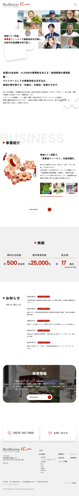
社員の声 (61, 458)
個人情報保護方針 (15, 482)
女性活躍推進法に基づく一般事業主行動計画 (35, 482)
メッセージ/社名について (48, 459)
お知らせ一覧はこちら (13, 304)
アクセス (5, 463)
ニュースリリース (43, 297)
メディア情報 (62, 461)
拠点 (42, 464)
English (74, 483)
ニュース (73, 454)
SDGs (42, 472)
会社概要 (43, 462)
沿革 (42, 466)
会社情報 (42, 454)
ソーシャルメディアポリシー (11, 484)
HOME (41, 450)
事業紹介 (61, 454)
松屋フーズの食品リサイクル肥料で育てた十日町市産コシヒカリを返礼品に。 (51, 324)
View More (34, 209)
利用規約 (5, 482)
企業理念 (43, 457)
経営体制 (43, 470)
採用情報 (73, 458)
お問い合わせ (61, 433)
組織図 (43, 468)
